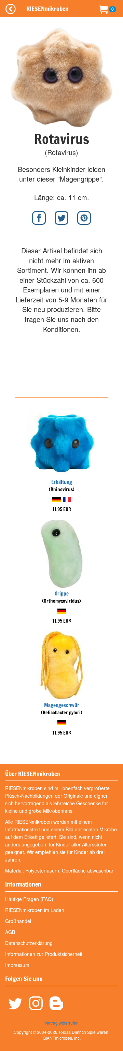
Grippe (62, 593)
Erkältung (61, 482)
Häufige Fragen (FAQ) (29, 899)
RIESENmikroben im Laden (34, 909)
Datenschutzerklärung (29, 942)
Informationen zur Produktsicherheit (43, 953)
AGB (10, 931)
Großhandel (18, 920)
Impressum (17, 964)
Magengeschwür (61, 705)
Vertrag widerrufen (61, 1023)
